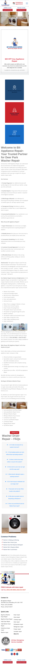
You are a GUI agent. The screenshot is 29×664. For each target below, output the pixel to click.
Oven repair (17, 622)
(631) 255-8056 (8, 10)
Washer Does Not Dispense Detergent (13, 545)
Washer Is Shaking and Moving (11, 540)
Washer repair (4, 632)
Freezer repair (17, 629)
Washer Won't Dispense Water (11, 547)
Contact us (14, 432)
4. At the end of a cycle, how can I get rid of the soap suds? (16, 468)
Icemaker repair (18, 631)
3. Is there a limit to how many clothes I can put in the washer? (15, 460)
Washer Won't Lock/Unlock (10, 549)
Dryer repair (17, 615)
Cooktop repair (17, 619)
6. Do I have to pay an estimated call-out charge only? (16, 482)
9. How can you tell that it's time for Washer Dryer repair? (16, 505)
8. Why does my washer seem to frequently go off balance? (16, 497)
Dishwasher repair (18, 624)
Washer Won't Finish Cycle (10, 542)
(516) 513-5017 (22, 10)
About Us (16, 634)
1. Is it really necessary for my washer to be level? (16, 446)
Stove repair (17, 617)
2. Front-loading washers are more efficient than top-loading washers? (15, 453)
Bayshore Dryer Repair (7, 619)
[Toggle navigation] (27, 3)
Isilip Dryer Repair (5, 621)
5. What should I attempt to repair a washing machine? (16, 475)
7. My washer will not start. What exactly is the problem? (16, 490)
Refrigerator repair (18, 626)
